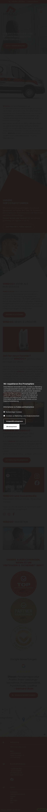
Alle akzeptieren (11, 426)
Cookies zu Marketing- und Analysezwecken (22, 416)
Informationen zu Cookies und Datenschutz (18, 407)
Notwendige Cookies (14, 412)
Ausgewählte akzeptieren (14, 421)
